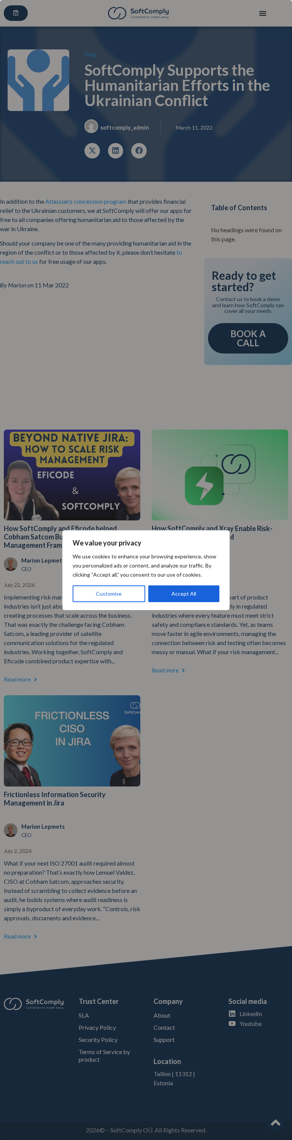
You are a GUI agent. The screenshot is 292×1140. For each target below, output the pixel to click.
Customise (109, 593)
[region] (146, 570)
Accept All (183, 593)
